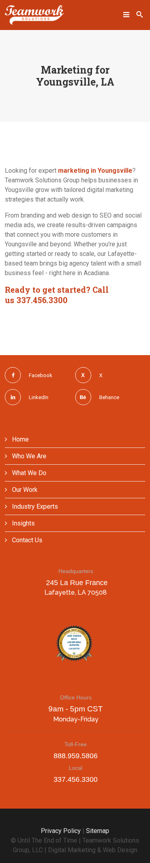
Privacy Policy (61, 831)
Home (19, 439)
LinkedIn (38, 397)
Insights (22, 523)
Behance (109, 397)
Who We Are (28, 456)
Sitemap (97, 831)
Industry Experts (34, 506)
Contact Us (26, 540)
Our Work (24, 489)
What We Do (28, 473)
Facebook (40, 375)
